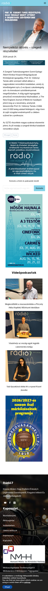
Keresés (39, 188)
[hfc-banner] (24, 461)
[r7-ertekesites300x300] (24, 176)
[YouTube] (5, 503)
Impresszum (8, 536)
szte (15, 135)
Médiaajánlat (8, 520)
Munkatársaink (9, 516)
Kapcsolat (7, 541)
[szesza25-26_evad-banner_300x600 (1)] (24, 267)
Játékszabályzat (10, 530)
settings (27, 582)
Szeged (7, 135)
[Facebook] (10, 503)
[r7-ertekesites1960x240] (24, 65)
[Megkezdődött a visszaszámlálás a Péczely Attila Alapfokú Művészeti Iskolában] (24, 289)
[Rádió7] (6, 3)
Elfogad (7, 587)
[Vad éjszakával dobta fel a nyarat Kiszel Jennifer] (24, 366)
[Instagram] (14, 503)
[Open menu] (45, 3)
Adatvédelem (9, 525)
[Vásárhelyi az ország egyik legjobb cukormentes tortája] (24, 324)
